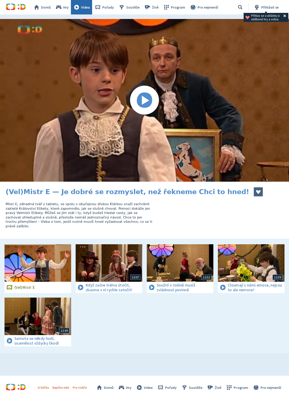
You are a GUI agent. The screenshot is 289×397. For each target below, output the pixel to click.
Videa (85, 7)
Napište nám (60, 387)
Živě (155, 7)
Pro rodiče (80, 387)
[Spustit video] (144, 100)
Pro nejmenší (208, 7)
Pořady (108, 7)
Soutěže (133, 7)
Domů (46, 7)
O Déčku (43, 387)
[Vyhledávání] (240, 7)
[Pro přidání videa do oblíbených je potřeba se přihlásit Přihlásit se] (258, 191)
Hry (66, 7)
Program (178, 7)
